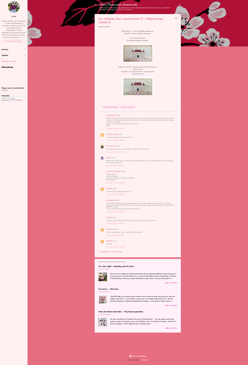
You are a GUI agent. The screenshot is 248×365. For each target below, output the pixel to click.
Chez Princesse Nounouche (118, 4)
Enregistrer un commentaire (111, 251)
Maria (108, 158)
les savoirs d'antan (113, 171)
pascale (109, 188)
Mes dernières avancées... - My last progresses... (121, 311)
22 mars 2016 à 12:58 (115, 247)
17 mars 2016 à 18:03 (115, 223)
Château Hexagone (110, 107)
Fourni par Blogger (139, 356)
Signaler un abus (9, 61)
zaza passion (111, 115)
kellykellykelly (144, 360)
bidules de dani (112, 134)
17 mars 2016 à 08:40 (115, 194)
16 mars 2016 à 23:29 (115, 140)
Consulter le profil (14, 41)
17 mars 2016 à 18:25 (115, 235)
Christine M (111, 146)
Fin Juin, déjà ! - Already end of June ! (116, 266)
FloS (14, 16)
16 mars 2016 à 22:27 (115, 128)
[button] (176, 18)
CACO (109, 217)
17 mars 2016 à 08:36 (115, 183)
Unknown (110, 229)
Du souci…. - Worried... (109, 289)
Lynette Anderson (128, 107)
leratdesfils (110, 200)
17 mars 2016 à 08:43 (115, 212)
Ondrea (109, 241)
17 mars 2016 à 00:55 (115, 152)
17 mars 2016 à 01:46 (115, 165)
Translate (18, 100)
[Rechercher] (180, 5)
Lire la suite (171, 283)
